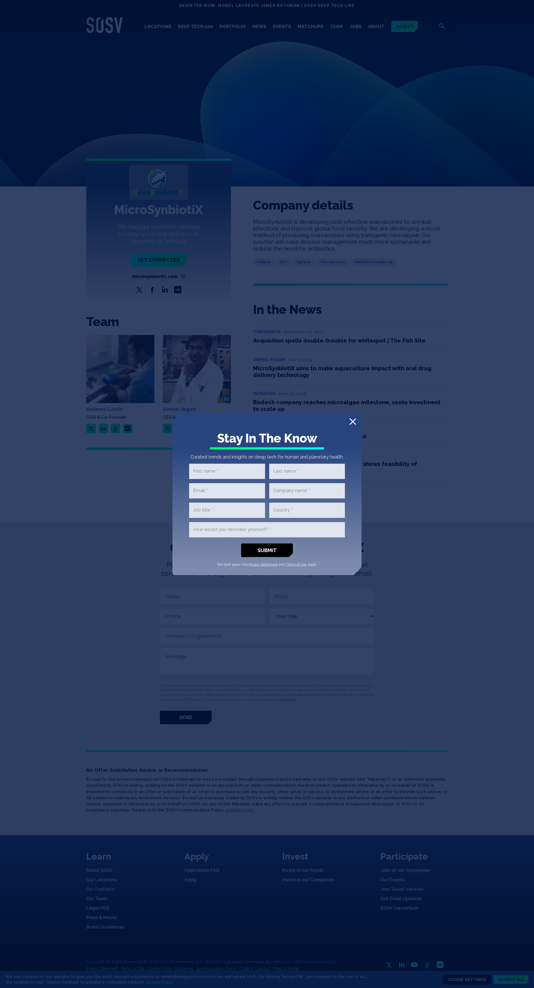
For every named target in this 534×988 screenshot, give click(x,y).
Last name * (286, 471)
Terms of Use (296, 565)
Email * (200, 490)
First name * (206, 471)
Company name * (291, 490)
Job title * (203, 510)
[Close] (353, 421)
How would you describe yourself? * (232, 529)
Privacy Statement (263, 565)
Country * (283, 510)
